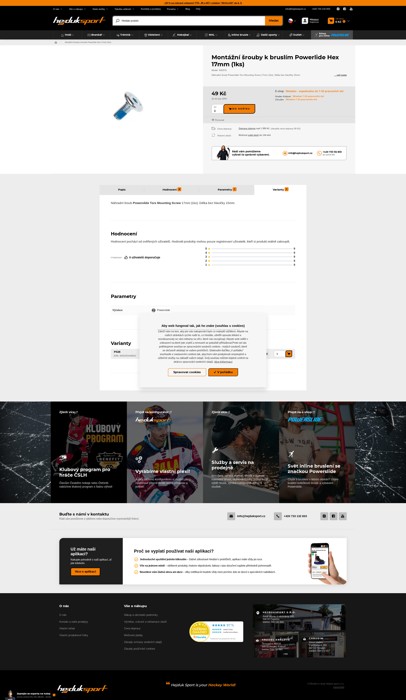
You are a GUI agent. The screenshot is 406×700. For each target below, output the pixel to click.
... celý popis (340, 75)
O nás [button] (56, 9)
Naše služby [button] (99, 9)
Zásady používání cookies (139, 648)
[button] (67, 34)
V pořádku (224, 372)
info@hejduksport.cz (295, 9)
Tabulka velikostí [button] (123, 9)
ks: (215, 107)
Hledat (274, 20)
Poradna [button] (171, 9)
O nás (62, 614)
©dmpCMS (338, 687)
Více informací (223, 361)
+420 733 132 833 (321, 9)
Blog (187, 9)
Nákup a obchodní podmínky (141, 614)
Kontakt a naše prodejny (73, 621)
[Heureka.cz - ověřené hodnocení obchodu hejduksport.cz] (216, 631)
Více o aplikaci (85, 571)
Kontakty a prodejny (151, 9)
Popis (122, 189)
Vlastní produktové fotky (73, 635)
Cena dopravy (132, 628)
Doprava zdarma (247, 128)
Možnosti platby (133, 635)
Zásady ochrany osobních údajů (143, 642)
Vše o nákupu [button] (76, 9)
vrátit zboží (253, 135)
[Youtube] (351, 9)
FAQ (198, 9)
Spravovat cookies (187, 372)
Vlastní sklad (67, 628)
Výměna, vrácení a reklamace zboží (145, 621)
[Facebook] (344, 9)
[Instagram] (338, 9)
